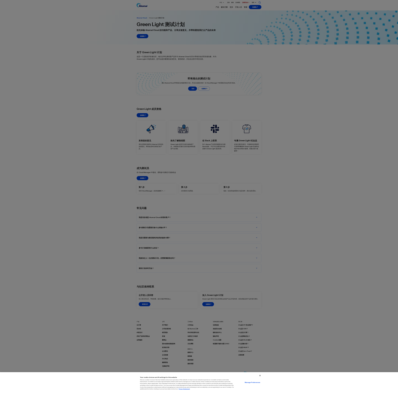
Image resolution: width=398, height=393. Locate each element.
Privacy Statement (184, 389)
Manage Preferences (252, 382)
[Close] (260, 375)
